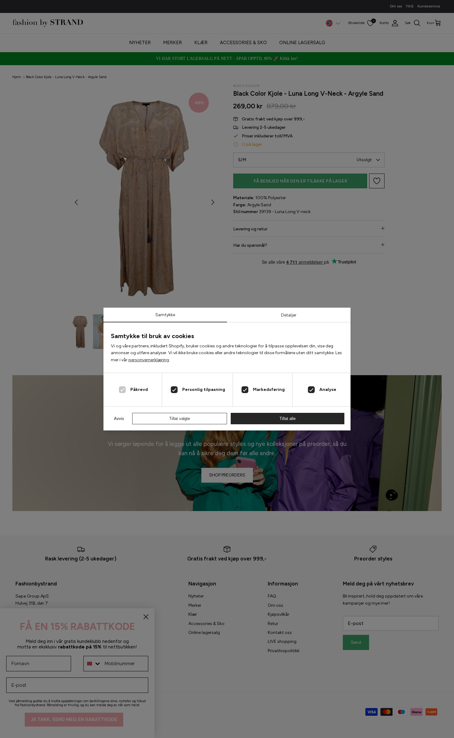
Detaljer (288, 315)
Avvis (119, 418)
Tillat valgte (179, 418)
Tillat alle (288, 418)
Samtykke (165, 314)
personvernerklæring (148, 360)
